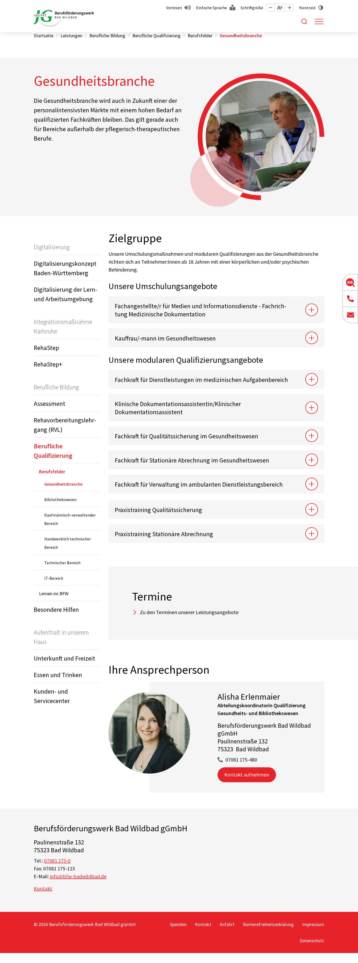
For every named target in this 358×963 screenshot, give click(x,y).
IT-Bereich (53, 578)
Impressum (313, 924)
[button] (270, 8)
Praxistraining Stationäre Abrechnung (164, 534)
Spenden (178, 924)
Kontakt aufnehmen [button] (246, 774)
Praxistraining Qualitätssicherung (158, 510)
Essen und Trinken (58, 675)
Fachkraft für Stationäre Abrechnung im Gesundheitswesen (192, 460)
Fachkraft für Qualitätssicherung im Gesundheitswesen (186, 436)
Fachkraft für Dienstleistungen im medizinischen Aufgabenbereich (202, 380)
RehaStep (46, 348)
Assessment (49, 404)
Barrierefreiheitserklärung (268, 924)
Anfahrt (227, 924)
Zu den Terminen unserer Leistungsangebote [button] (189, 612)
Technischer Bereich (62, 562)
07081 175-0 (57, 860)
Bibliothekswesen (60, 499)
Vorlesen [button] (174, 7)
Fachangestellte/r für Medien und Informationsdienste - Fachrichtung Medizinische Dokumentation (200, 310)
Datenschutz (312, 941)
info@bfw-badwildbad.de (78, 876)
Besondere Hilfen (56, 609)
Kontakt (43, 888)
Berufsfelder (52, 472)
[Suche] (304, 21)
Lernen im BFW (53, 593)
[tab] (216, 309)
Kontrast (307, 7)
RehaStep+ (48, 364)
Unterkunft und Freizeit (64, 658)
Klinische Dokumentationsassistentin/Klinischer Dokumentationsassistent (178, 408)
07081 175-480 (241, 759)
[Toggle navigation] (319, 21)
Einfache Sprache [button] (211, 7)
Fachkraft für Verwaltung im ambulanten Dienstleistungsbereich (199, 484)
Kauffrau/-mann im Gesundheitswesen (165, 338)
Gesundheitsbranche (63, 484)
